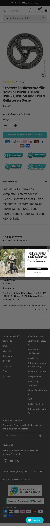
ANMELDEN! (37, 268)
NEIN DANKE (37, 272)
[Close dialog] (48, 250)
